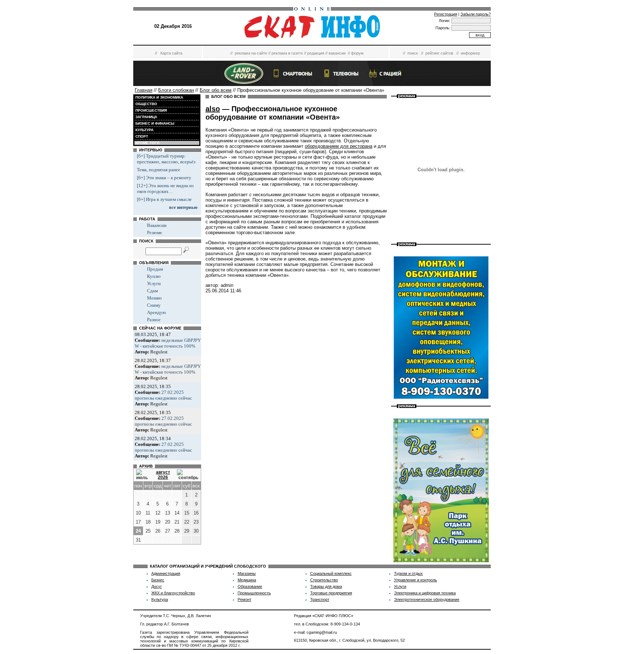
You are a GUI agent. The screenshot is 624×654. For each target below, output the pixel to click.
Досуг (156, 586)
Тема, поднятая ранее (158, 169)
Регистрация (445, 14)
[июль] (142, 474)
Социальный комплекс (331, 573)
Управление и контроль (415, 580)
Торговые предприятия (331, 593)
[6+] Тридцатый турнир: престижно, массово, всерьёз (166, 158)
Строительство (324, 580)
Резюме (154, 232)
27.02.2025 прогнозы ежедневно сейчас (163, 395)
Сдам (152, 290)
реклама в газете (287, 53)
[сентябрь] (187, 474)
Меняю (154, 298)
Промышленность (254, 593)
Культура (159, 599)
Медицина (247, 580)
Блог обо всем (215, 90)
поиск (412, 53)
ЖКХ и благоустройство (173, 593)
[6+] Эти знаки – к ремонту (164, 177)
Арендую (156, 312)
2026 (163, 477)
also (212, 109)
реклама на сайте (251, 53)
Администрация (165, 573)
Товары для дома (326, 586)
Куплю (154, 276)
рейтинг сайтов (439, 53)
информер (470, 53)
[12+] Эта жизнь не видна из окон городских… (165, 188)
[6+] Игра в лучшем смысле (164, 199)
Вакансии (156, 225)
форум (357, 53)
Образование (250, 586)
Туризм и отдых (408, 573)
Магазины (247, 573)
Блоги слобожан (176, 90)
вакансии (337, 53)
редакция (315, 53)
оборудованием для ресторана (338, 146)
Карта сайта (171, 53)
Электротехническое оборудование (426, 599)
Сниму (154, 305)
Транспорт (319, 599)
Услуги (154, 283)
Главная (143, 90)
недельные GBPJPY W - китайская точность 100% (168, 343)
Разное (154, 319)
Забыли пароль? (475, 14)
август (163, 472)
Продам (155, 269)
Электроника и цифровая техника (425, 593)
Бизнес (157, 580)
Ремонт (244, 599)
